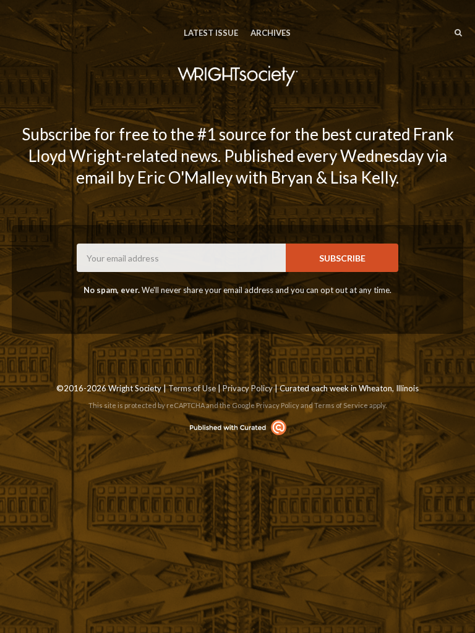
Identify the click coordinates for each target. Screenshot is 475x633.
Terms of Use (192, 388)
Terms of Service (341, 405)
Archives (270, 33)
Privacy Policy (248, 388)
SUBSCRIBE (342, 258)
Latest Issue (211, 33)
